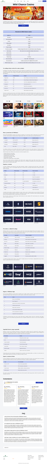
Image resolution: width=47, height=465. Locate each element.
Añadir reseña (39, 382)
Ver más (23, 408)
